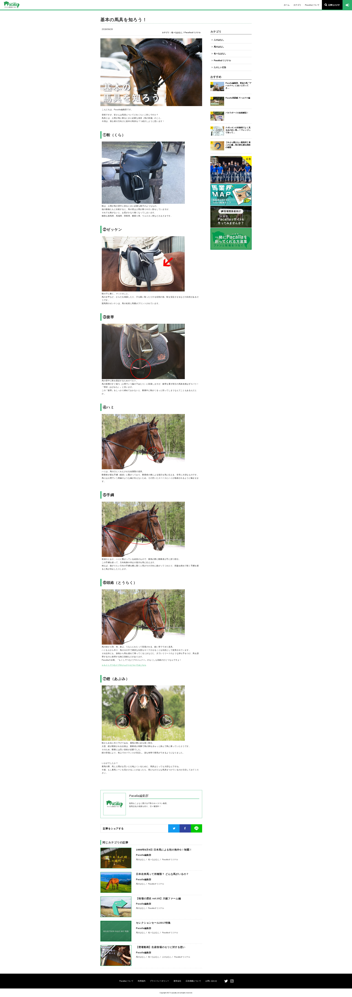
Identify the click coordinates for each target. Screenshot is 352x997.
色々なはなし (220, 53)
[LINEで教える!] (196, 828)
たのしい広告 (220, 67)
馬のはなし (219, 46)
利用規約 (141, 981)
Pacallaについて (312, 5)
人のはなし (219, 40)
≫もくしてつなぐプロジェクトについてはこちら (124, 665)
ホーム (287, 5)
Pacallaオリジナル (222, 60)
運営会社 (177, 981)
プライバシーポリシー (159, 981)
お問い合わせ (211, 981)
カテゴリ (297, 5)
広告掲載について (193, 981)
